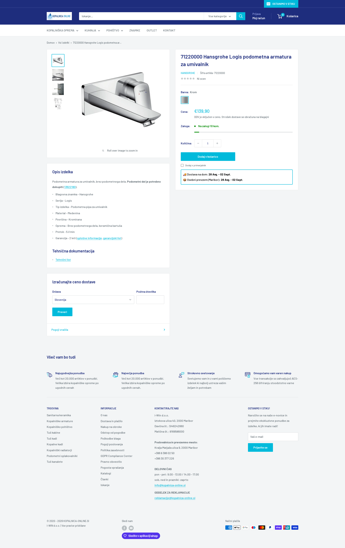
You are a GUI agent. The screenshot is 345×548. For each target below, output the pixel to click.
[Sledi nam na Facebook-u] (124, 527)
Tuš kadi (52, 438)
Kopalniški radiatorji (59, 450)
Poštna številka (146, 291)
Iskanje (105, 485)
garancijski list (112, 238)
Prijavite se (260, 447)
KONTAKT (169, 30)
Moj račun (258, 18)
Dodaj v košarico (208, 156)
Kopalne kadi (55, 444)
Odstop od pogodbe (113, 432)
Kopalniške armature (60, 421)
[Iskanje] (240, 16)
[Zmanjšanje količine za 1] (198, 143)
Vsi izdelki (63, 42)
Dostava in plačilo (112, 421)
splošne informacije (89, 238)
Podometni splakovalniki (62, 456)
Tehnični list (63, 259)
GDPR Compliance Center (116, 456)
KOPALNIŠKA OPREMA (60, 30)
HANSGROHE (188, 73)
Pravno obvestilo (111, 461)
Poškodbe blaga (111, 438)
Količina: (186, 143)
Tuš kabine (53, 432)
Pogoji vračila (59, 329)
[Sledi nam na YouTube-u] (131, 527)
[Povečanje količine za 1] (217, 143)
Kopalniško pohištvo (59, 426)
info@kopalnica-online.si (170, 485)
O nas (104, 415)
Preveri (62, 312)
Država (56, 291)
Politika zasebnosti (112, 450)
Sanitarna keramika (59, 415)
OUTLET (152, 30)
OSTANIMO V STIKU (283, 3)
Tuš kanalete (55, 461)
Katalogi (106, 473)
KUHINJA (90, 30)
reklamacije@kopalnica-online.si (175, 498)
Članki (104, 479)
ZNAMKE (134, 30)
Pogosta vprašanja (112, 467)
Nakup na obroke (111, 426)
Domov (51, 42)
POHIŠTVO (112, 30)
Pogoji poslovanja (112, 444)
